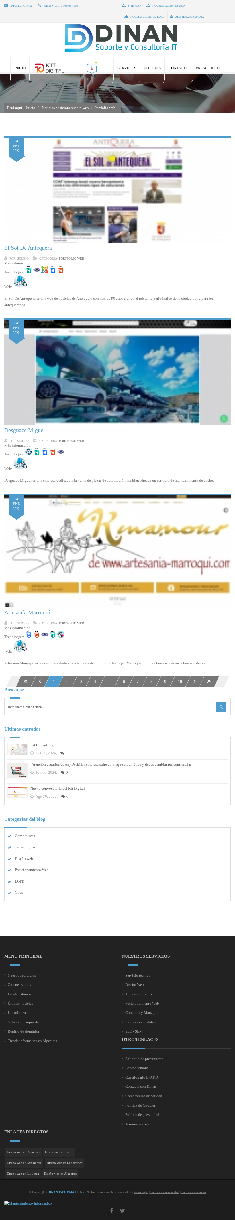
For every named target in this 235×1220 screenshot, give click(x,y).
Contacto (178, 68)
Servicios (126, 68)
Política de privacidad (142, 1114)
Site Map (134, 5)
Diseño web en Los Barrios (64, 1162)
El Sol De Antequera (28, 247)
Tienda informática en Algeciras (32, 1041)
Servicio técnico (137, 975)
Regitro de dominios (24, 1031)
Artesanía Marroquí (27, 612)
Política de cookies (193, 1192)
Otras (19, 892)
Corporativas (25, 836)
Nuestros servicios (22, 975)
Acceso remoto (136, 1068)
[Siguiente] (194, 681)
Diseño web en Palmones (23, 1152)
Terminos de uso (137, 1124)
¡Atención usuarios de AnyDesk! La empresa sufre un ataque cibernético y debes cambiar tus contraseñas (110, 764)
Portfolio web (71, 258)
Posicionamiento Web (32, 870)
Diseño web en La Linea (23, 1173)
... (109, 682)
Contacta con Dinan (140, 1086)
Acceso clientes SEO (168, 5)
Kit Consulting (42, 745)
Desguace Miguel (24, 430)
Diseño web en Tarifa (59, 1152)
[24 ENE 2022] (117, 242)
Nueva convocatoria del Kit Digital (57, 788)
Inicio (20, 68)
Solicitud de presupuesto (144, 1059)
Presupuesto (208, 68)
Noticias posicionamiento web (65, 108)
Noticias (152, 68)
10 (180, 682)
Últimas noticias (20, 1003)
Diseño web (24, 858)
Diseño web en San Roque (24, 1162)
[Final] (209, 681)
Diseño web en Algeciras (60, 1173)
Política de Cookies (140, 1105)
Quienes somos (19, 984)
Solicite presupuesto (23, 1022)
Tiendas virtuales (138, 994)
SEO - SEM (134, 1031)
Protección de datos (140, 1022)
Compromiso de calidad (143, 1096)
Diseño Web (134, 984)
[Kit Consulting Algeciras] (91, 68)
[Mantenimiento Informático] (28, 1203)
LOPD (19, 881)
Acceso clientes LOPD (147, 16)
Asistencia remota (189, 16)
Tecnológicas (25, 847)
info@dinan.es (21, 5)
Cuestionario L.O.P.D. (142, 1077)
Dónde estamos (19, 994)
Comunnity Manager (141, 1012)
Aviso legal (141, 1192)
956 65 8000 (70, 5)
